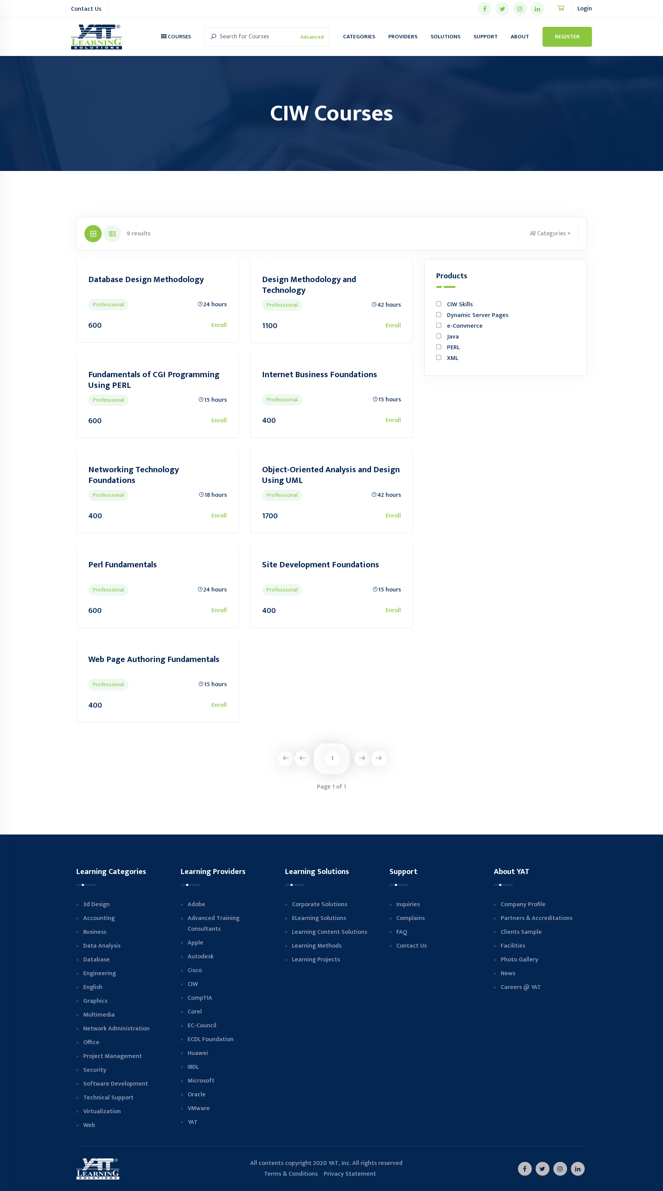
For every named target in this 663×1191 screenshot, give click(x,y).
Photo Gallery (519, 959)
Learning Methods (316, 946)
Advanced (312, 37)
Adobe (196, 904)
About (520, 36)
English (92, 987)
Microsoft (201, 1081)
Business (94, 932)
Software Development (115, 1084)
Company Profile (523, 904)
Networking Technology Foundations (133, 475)
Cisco (195, 970)
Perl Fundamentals (122, 565)
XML (452, 358)
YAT (193, 1122)
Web (89, 1125)
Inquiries (408, 904)
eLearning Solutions (319, 918)
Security (94, 1070)
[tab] (93, 233)
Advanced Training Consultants (213, 923)
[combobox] (550, 233)
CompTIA (200, 998)
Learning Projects (316, 959)
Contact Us (86, 9)
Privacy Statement (350, 1174)
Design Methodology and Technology (309, 285)
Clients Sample (521, 932)
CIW (193, 984)
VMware (199, 1108)
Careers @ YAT (521, 987)
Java (453, 337)
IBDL (193, 1067)
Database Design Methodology (146, 280)
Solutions (445, 36)
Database (96, 959)
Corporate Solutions (319, 904)
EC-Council (202, 1025)
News (508, 973)
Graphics (95, 1001)
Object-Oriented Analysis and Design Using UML (331, 475)
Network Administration (116, 1028)
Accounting (99, 918)
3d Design (96, 904)
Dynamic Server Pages (477, 315)
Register (567, 36)
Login (584, 8)
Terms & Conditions (284, 1174)
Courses (179, 36)
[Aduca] (96, 37)
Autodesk (201, 956)
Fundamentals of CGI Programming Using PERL (153, 380)
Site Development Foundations (320, 565)
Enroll (219, 325)
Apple (195, 943)
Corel (195, 1012)
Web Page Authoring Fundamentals (153, 659)
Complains (410, 918)
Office (91, 1042)
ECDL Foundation (211, 1039)
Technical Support (108, 1097)
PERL (453, 347)
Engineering (99, 973)
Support (485, 36)
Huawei (198, 1053)
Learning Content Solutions (329, 932)
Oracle (197, 1094)
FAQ (401, 932)
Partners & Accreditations (536, 918)
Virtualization (102, 1111)
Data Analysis (101, 946)
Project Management (112, 1056)
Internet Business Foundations (319, 375)
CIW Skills (460, 304)
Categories (359, 36)
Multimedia (99, 1015)
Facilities (513, 946)
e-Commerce (465, 326)
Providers (402, 36)
